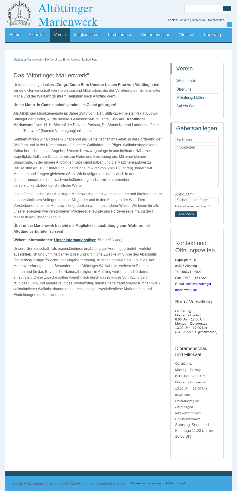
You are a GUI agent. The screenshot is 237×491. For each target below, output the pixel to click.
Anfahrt (184, 20)
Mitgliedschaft (87, 34)
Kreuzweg (212, 34)
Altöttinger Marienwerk (27, 59)
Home (14, 34)
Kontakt (173, 20)
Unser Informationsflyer (75, 240)
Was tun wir (185, 81)
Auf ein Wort (186, 106)
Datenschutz (216, 20)
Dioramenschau (155, 34)
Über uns (183, 89)
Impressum (199, 20)
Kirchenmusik (120, 34)
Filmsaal (186, 34)
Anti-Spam (184, 194)
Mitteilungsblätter (190, 98)
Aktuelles (37, 34)
